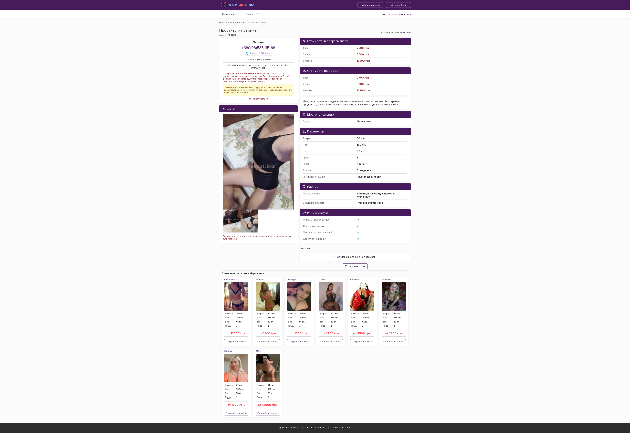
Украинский (375, 202)
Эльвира (291, 279)
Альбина (354, 279)
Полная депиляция (369, 176)
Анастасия (229, 279)
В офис (361, 193)
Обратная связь (342, 427)
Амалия (259, 279)
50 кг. (360, 151)
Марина (322, 279)
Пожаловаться (259, 98)
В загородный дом (379, 193)
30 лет (361, 138)
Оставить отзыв (357, 266)
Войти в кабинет (398, 5)
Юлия (258, 351)
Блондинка (364, 170)
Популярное (229, 14)
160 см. (361, 144)
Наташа (228, 351)
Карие (361, 164)
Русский (362, 202)
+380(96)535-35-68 (258, 47)
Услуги (249, 14)
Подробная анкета (236, 341)
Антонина (386, 279)
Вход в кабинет (315, 427)
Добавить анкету (370, 5)
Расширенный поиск (399, 14)
